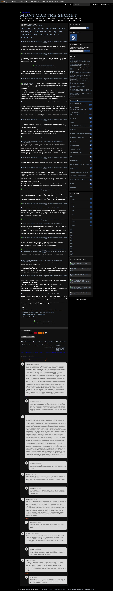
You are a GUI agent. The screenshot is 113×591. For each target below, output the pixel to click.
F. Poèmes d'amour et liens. (77, 86)
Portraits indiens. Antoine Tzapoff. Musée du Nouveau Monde (37, 312)
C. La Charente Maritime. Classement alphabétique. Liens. (80, 76)
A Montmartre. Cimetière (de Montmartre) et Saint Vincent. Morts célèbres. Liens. (80, 61)
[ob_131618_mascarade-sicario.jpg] (43, 209)
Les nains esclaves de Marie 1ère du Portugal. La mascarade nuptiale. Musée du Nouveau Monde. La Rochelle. (44, 33)
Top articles (44, 589)
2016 (71, 241)
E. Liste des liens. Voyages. (77, 83)
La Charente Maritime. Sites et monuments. (33, 314)
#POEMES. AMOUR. (75, 160)
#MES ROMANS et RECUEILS (78, 180)
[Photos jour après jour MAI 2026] (81, 276)
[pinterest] (70, 4)
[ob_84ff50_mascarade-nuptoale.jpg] (43, 261)
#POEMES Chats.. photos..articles (80, 133)
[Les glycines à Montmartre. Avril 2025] (81, 294)
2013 (71, 246)
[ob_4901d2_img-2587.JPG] (43, 224)
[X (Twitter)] (68, 4)
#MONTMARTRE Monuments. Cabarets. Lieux (78, 113)
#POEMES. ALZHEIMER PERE (78, 176)
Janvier (73, 225)
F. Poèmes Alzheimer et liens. (78, 85)
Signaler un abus (58, 589)
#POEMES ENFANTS (75, 153)
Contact (72, 96)
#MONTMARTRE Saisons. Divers (79, 164)
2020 (71, 236)
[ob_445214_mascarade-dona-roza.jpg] (43, 142)
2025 (71, 228)
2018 (71, 239)
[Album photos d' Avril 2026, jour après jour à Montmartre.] (81, 288)
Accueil (72, 58)
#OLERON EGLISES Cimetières (79, 172)
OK (87, 27)
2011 (71, 249)
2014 (71, 244)
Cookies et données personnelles (75, 589)
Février (73, 221)
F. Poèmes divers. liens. (76, 87)
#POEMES (73, 187)
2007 (71, 255)
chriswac (28, 589)
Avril (73, 214)
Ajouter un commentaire (34, 359)
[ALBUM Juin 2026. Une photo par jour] (81, 270)
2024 (71, 230)
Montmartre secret (48, 15)
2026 (71, 196)
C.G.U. (64, 589)
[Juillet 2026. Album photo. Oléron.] (81, 264)
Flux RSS (73, 38)
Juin (73, 206)
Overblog (84, 299)
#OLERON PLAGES (75, 149)
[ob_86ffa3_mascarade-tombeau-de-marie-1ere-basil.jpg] (27, 83)
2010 (71, 250)
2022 (71, 233)
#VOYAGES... (73, 130)
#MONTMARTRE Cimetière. (78, 126)
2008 (71, 253)
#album (72, 122)
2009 (71, 252)
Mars (73, 218)
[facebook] (65, 4)
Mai (73, 210)
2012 (71, 247)
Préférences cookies (89, 589)
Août (73, 199)
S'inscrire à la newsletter (28, 336)
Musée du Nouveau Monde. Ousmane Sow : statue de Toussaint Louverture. (42, 310)
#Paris (72, 183)
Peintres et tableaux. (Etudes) (29, 317)
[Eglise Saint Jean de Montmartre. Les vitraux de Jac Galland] (81, 283)
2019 (71, 237)
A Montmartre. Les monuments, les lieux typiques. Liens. (79, 65)
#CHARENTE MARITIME (32, 25)
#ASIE (72, 157)
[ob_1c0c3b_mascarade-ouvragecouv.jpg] (43, 295)
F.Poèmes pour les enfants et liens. (79, 89)
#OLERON (73, 118)
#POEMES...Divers (75, 145)
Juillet (73, 203)
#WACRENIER (74, 168)
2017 (71, 240)
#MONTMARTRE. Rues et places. (79, 104)
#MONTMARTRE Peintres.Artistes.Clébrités (78, 108)
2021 (71, 234)
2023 (71, 231)
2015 (71, 243)
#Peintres (40, 25)
